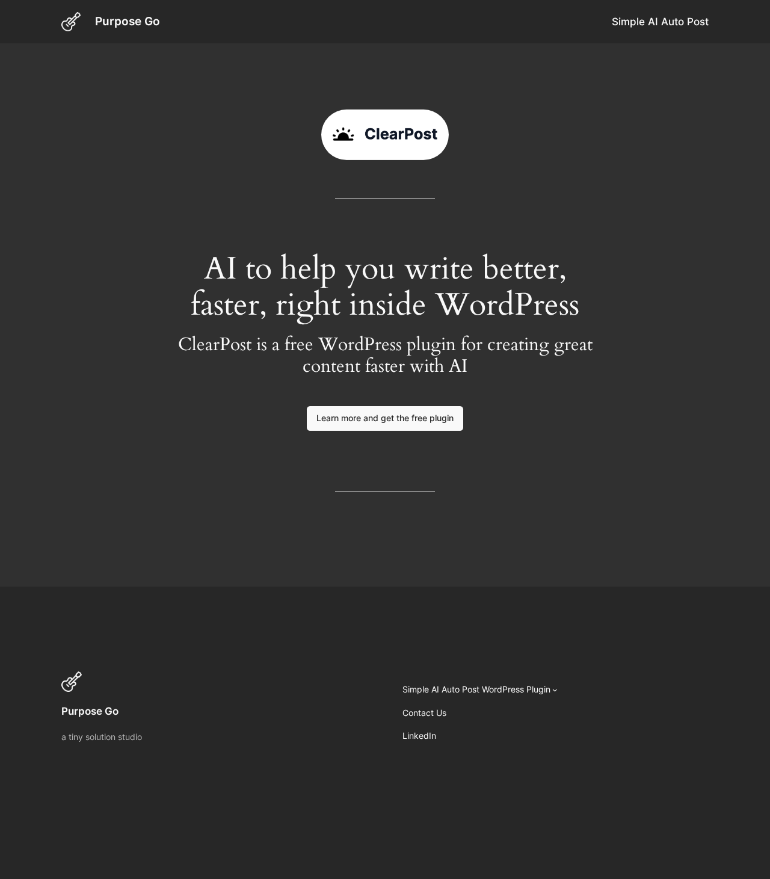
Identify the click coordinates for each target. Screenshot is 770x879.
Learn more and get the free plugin (385, 418)
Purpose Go (127, 21)
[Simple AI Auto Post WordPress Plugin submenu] (555, 689)
